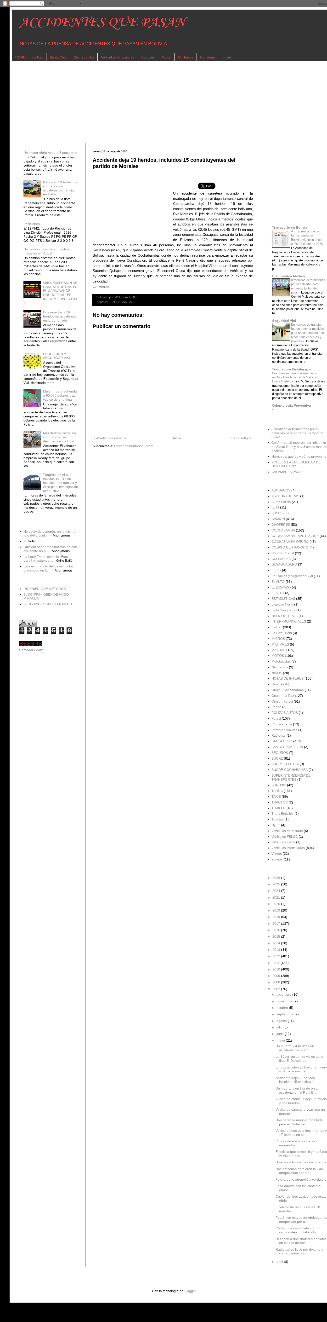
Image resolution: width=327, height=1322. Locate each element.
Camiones (207, 57)
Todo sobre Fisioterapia (291, 369)
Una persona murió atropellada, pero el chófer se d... (300, 1122)
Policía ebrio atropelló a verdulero (301, 1179)
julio (279, 1027)
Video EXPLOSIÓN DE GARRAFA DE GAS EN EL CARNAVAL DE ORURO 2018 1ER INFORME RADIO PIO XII (50, 293)
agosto (282, 1021)
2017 (276, 923)
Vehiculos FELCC (284, 836)
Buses (227, 57)
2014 (276, 943)
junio (280, 1034)
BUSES (276, 513)
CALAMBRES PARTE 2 (288, 472)
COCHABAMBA (121, 302)
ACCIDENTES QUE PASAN (102, 22)
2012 (276, 956)
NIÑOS (276, 673)
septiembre (285, 1014)
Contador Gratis (31, 650)
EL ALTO (278, 581)
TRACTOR (279, 802)
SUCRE (277, 758)
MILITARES (280, 644)
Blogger (190, 1291)
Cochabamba (84, 57)
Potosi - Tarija (281, 724)
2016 (276, 930)
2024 (276, 891)
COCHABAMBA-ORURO (290, 541)
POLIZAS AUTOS (284, 713)
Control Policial (282, 553)
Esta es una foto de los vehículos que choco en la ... (48, 568)
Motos (166, 57)
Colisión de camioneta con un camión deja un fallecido (298, 1230)
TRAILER (278, 808)
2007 (276, 989)
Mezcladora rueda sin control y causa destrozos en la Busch (60, 437)
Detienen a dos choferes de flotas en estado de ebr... (301, 1241)
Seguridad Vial (284, 321)
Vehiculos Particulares (117, 57)
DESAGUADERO (284, 564)
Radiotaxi (278, 735)
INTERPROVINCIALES (288, 621)
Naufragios (279, 667)
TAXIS (276, 796)
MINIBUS (278, 650)
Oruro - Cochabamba (287, 690)
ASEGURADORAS (285, 496)
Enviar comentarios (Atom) (134, 446)
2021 (276, 897)
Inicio (177, 438)
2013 (276, 950)
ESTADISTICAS (283, 598)
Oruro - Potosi (282, 701)
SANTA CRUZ (281, 741)
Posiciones (31, 224)
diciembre (284, 994)
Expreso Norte (282, 604)
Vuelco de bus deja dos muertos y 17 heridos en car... (301, 1133)
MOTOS (277, 656)
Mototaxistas (281, 661)
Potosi (276, 718)
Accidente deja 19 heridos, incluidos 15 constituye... (296, 1080)
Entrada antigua (239, 438)
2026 (276, 878)
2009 (276, 976)
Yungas (277, 859)
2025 (276, 884)
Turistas (277, 819)
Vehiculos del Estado (287, 831)
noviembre (284, 1001)
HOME (20, 57)
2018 (276, 917)
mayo (281, 1040)
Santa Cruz (58, 57)
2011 (276, 963)
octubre (282, 1008)
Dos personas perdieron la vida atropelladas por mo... (299, 1171)
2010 (276, 969)
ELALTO (277, 593)
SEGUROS (279, 753)
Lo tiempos (101, 286)
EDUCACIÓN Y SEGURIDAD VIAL (57, 356)
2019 (276, 910)
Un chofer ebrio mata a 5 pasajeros (50, 153)
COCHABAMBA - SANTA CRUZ (295, 536)
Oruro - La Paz (282, 696)
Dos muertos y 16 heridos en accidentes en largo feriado (59, 316)
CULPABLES (281, 559)
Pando (276, 707)
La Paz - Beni (281, 633)
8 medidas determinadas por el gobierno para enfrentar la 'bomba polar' (297, 433)
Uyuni (275, 825)
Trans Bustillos (282, 813)
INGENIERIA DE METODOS (44, 589)
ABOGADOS (280, 490)
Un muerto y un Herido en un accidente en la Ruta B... (298, 1090)
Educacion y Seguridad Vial (292, 576)
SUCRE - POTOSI (285, 764)
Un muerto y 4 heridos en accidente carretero (295, 1048)
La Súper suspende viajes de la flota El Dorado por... (299, 1058)
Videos (276, 853)
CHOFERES (280, 524)
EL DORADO (281, 587)
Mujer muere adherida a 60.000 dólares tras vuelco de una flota (60, 395)
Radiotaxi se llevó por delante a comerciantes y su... (299, 1251)
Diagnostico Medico (288, 276)
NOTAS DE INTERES (287, 678)
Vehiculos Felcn (283, 842)
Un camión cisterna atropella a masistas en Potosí (46, 251)
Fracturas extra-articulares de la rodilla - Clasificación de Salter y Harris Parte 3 (294, 377)
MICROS (278, 639)
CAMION (278, 519)
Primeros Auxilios (284, 730)
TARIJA (277, 791)
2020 (276, 904)
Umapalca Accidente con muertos (301, 1162)
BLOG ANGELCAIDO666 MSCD (47, 604)
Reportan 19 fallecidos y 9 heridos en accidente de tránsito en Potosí (60, 188)
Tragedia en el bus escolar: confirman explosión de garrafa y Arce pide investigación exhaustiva (60, 483)
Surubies (148, 57)
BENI (275, 507)
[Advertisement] (162, 102)
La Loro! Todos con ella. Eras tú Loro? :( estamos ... (47, 559)
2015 (276, 936)
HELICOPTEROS (284, 616)
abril (280, 1262)
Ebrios (276, 570)
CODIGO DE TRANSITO (290, 547)
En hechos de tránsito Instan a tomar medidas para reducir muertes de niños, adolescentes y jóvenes (307, 333)
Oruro (275, 684)
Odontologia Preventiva (291, 405)
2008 (276, 982)
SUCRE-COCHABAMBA (289, 770)
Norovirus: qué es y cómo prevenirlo (298, 456)
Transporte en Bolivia (289, 227)
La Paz (37, 57)
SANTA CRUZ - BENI (287, 747)
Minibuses (185, 57)
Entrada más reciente (110, 438)
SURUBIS (278, 785)
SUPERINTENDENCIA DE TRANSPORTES (290, 777)
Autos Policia (281, 502)
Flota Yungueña (283, 610)
